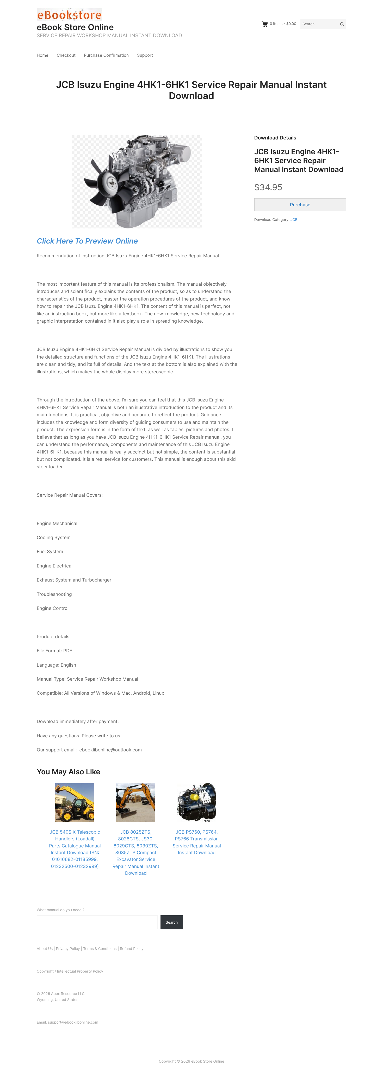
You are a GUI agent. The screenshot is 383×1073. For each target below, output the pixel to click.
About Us (45, 949)
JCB (294, 220)
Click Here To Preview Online (87, 241)
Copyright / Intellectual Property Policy (70, 971)
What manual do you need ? (60, 910)
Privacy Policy (68, 949)
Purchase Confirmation (106, 55)
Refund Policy (131, 949)
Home (42, 55)
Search (172, 922)
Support (145, 55)
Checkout (66, 55)
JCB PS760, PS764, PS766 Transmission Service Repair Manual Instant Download (197, 842)
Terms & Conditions (100, 949)
